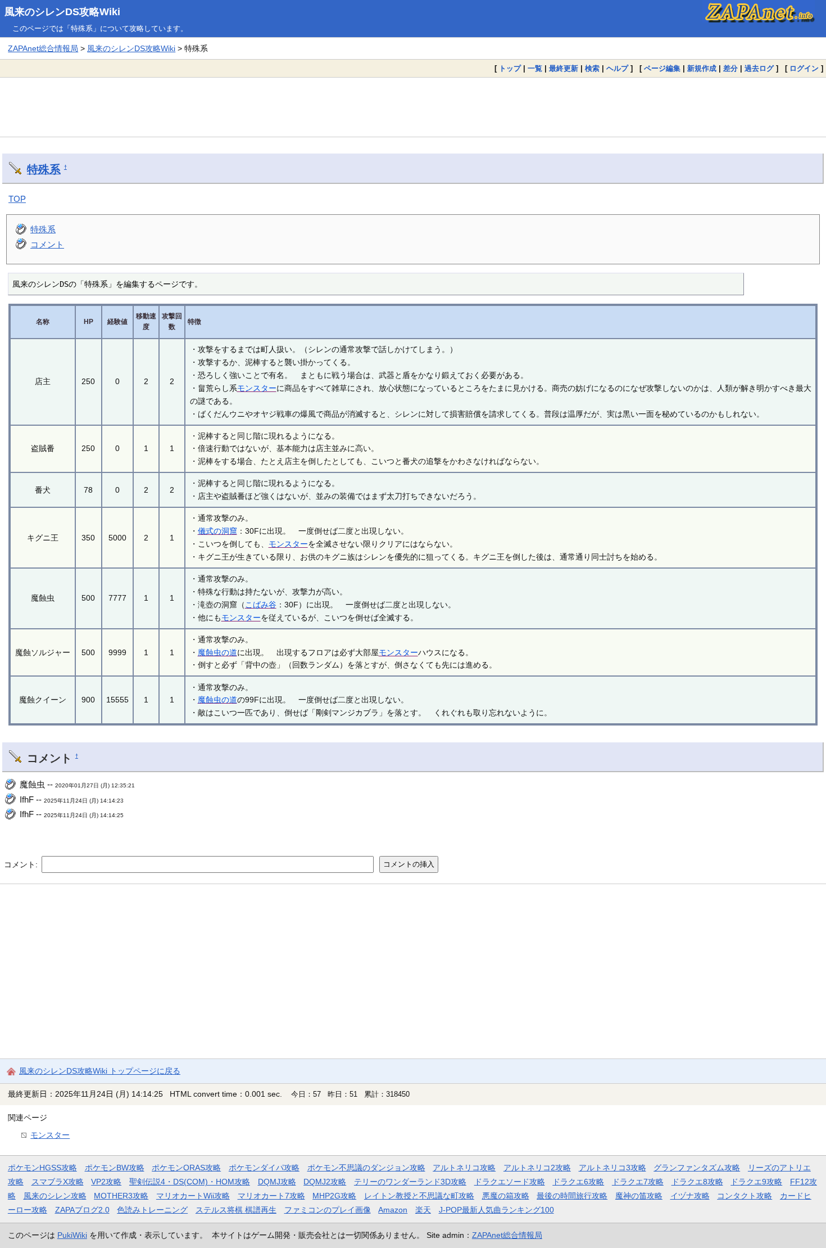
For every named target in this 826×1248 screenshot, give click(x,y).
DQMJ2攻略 (324, 1181)
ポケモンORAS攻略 (186, 1167)
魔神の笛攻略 (638, 1195)
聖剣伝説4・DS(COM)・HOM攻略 (189, 1181)
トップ (510, 68)
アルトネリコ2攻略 (537, 1167)
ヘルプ (617, 68)
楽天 (423, 1209)
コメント (47, 244)
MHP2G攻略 (334, 1195)
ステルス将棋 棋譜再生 (236, 1209)
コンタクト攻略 (744, 1195)
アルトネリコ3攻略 (612, 1167)
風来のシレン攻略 (55, 1195)
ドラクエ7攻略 (638, 1181)
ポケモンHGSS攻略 (42, 1167)
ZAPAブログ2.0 (82, 1209)
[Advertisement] (413, 107)
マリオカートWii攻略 (193, 1195)
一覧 (535, 68)
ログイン (804, 68)
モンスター (256, 388)
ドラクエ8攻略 (697, 1181)
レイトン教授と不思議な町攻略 (419, 1195)
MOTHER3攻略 (121, 1195)
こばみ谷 (260, 604)
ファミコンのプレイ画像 (327, 1209)
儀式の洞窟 (217, 530)
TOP (17, 199)
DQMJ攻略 (277, 1181)
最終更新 (563, 68)
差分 (730, 68)
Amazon (392, 1209)
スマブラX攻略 (57, 1181)
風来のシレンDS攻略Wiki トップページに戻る (99, 1070)
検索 (592, 68)
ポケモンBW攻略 (114, 1167)
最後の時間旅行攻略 (572, 1195)
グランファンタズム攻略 (696, 1167)
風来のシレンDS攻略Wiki (62, 11)
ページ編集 (662, 68)
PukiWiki (72, 1235)
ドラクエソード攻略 (509, 1181)
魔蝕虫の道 (217, 652)
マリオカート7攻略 (271, 1195)
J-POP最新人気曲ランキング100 (496, 1209)
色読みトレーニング (152, 1209)
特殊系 (44, 169)
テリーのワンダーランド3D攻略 (410, 1181)
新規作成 (701, 68)
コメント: (22, 863)
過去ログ (759, 68)
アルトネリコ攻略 (464, 1167)
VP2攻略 (106, 1181)
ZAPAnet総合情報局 (43, 48)
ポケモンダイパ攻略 (264, 1167)
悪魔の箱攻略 (505, 1195)
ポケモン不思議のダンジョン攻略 (366, 1167)
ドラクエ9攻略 (756, 1181)
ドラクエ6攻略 (578, 1181)
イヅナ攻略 (690, 1195)
